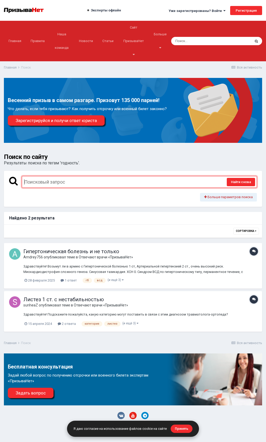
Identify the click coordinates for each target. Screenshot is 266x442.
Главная (15, 41)
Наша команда (62, 41)
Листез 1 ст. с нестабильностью (63, 299)
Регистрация (246, 10)
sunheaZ (30, 305)
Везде (239, 41)
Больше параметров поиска (230, 197)
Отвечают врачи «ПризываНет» (106, 257)
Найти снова (241, 182)
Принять (181, 429)
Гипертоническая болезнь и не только (71, 251)
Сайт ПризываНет (133, 34)
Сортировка (245, 231)
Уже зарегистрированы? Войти (196, 11)
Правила (38, 41)
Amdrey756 (33, 257)
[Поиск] (256, 41)
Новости (86, 41)
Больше (160, 34)
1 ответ (70, 280)
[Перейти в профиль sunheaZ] (15, 302)
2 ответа (68, 324)
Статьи (108, 41)
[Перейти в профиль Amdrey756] (15, 254)
